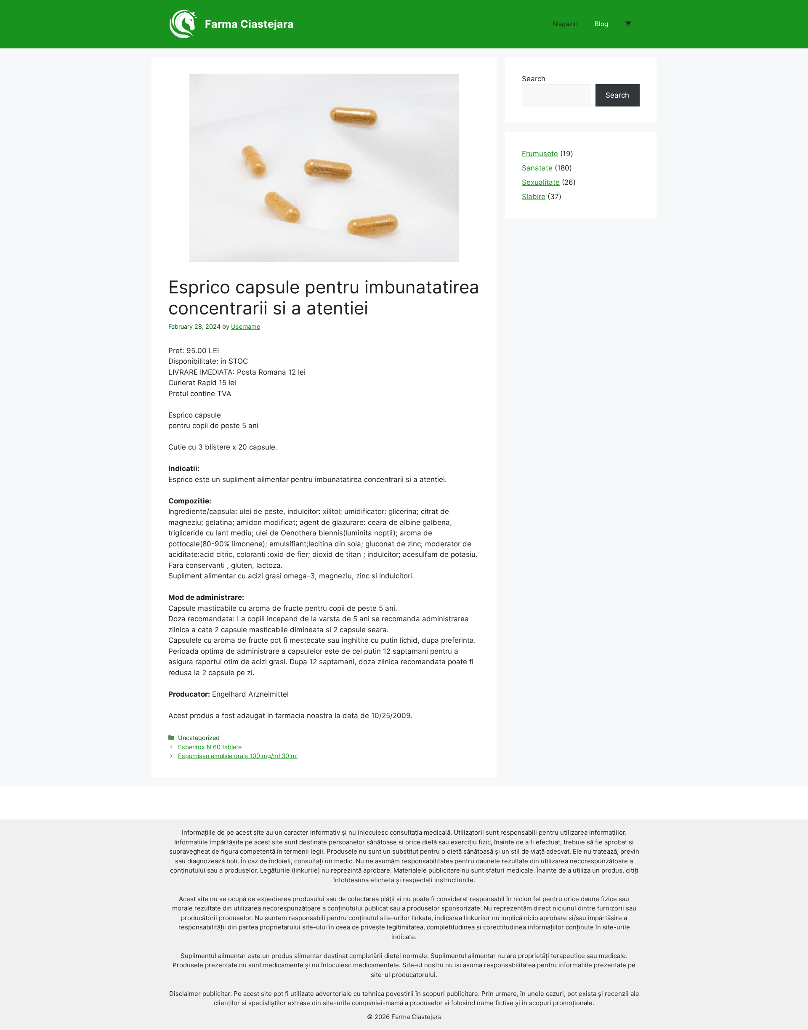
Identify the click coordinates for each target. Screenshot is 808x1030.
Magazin (565, 24)
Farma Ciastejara (249, 24)
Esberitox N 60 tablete (210, 747)
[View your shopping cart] (628, 24)
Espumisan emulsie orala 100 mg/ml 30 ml (238, 755)
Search (533, 79)
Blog (601, 24)
